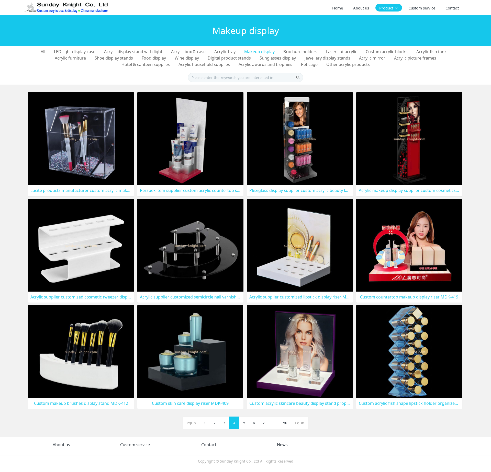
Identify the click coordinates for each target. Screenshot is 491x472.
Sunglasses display (278, 58)
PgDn (299, 422)
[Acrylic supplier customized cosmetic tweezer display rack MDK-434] (81, 244)
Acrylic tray (225, 51)
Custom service (135, 444)
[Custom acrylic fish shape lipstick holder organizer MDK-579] (409, 351)
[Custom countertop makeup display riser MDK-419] (409, 244)
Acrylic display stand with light (133, 51)
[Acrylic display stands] (67, 7)
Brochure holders (300, 51)
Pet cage (309, 64)
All (43, 51)
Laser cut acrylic (341, 51)
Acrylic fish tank (431, 51)
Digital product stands (229, 58)
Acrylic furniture (70, 58)
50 (285, 422)
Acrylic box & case (188, 51)
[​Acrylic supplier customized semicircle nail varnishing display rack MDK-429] (190, 244)
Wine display (187, 58)
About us (61, 444)
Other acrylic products (348, 64)
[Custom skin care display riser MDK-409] (190, 351)
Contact (208, 444)
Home (337, 7)
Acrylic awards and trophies (265, 64)
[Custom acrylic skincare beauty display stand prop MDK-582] (300, 351)
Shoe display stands (114, 58)
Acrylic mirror (372, 58)
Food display (154, 58)
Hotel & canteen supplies (145, 64)
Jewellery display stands (327, 58)
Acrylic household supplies (204, 64)
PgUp (191, 422)
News (282, 444)
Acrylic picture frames (415, 58)
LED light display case (74, 51)
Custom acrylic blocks (387, 51)
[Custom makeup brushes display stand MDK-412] (81, 351)
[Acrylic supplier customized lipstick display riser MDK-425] (300, 244)
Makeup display (259, 51)
